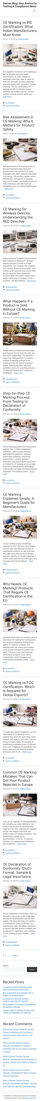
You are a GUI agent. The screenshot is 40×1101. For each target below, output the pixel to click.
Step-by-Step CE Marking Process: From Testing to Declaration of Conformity (16, 401)
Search (5, 966)
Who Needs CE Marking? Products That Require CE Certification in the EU (18, 592)
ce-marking (10, 103)
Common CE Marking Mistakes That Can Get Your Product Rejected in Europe (19, 778)
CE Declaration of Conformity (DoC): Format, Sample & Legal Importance (17, 870)
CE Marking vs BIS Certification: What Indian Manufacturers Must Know (20, 28)
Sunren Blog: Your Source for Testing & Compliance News (20, 5)
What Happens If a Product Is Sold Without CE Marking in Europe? (19, 307)
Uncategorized (11, 287)
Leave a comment (13, 106)
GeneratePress (30, 1098)
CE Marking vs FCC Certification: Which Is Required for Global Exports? (19, 689)
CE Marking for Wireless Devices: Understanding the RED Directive (18, 215)
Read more (7, 97)
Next (16, 955)
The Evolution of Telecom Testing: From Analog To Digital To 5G (20, 1062)
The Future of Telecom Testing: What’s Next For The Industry (18, 1035)
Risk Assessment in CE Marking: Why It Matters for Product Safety (18, 123)
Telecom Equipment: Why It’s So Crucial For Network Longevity (19, 1049)
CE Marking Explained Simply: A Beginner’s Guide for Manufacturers (19, 500)
